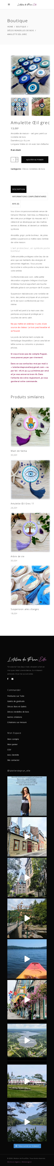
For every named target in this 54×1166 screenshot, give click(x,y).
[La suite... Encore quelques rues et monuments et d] (27, 836)
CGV (9, 749)
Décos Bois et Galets (16, 706)
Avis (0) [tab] (15, 203)
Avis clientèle (13, 755)
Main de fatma (19, 450)
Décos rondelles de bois (20, 30)
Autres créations (14, 717)
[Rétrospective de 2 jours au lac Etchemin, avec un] (27, 1040)
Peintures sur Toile (15, 696)
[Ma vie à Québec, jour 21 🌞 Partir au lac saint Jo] (27, 959)
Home (10, 26)
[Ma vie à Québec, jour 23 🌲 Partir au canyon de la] (27, 918)
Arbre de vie (17, 556)
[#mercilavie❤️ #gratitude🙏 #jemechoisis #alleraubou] (27, 796)
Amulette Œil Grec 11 (22, 503)
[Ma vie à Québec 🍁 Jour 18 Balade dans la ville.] (27, 999)
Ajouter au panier (34, 159)
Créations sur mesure (17, 722)
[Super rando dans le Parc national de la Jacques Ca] (27, 1122)
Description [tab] (18, 189)
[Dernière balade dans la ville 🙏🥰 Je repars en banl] (27, 877)
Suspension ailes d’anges (25, 609)
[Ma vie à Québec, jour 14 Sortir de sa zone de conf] (27, 1081)
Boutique (21, 26)
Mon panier (12, 744)
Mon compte (13, 739)
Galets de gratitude (16, 701)
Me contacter (13, 760)
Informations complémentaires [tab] (29, 196)
